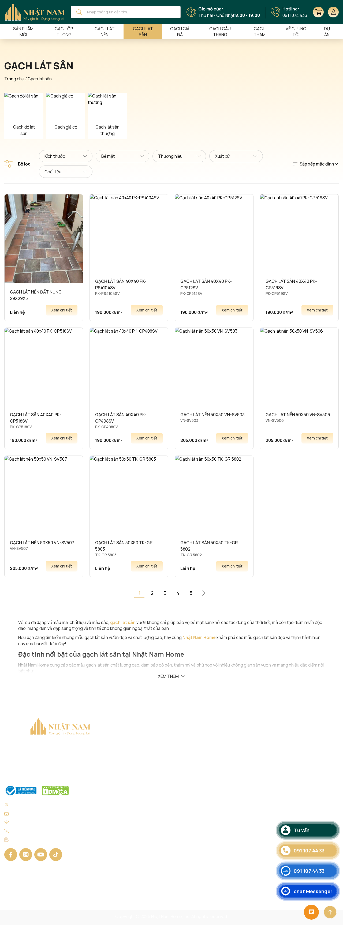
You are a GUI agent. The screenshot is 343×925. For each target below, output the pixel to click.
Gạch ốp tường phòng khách (226, 794)
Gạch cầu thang (220, 31)
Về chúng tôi (273, 756)
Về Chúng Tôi (296, 31)
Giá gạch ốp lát (275, 765)
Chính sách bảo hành (281, 804)
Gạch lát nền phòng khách (223, 804)
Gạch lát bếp (210, 823)
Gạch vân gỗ (158, 833)
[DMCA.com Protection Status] (55, 790)
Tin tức (268, 881)
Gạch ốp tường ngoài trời (222, 785)
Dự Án (327, 31)
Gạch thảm (260, 31)
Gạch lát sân (143, 31)
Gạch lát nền (105, 31)
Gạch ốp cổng (211, 833)
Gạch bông (156, 823)
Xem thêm (168, 676)
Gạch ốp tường (64, 31)
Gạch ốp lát (156, 756)
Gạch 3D (154, 842)
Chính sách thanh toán (283, 785)
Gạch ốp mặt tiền (214, 775)
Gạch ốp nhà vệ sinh (217, 756)
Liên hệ (268, 891)
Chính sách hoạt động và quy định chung (300, 823)
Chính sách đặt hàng (281, 775)
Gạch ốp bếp (210, 814)
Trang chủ (14, 79)
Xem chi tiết (61, 310)
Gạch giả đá (179, 31)
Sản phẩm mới (23, 31)
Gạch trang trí (211, 842)
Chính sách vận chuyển (283, 794)
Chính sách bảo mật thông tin (289, 814)
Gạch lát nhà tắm (214, 765)
